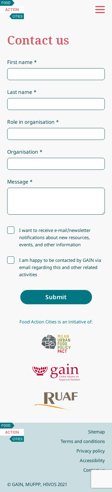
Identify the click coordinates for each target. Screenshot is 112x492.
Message (17, 181)
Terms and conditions (83, 441)
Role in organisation (31, 121)
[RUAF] (56, 401)
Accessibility (92, 460)
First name (20, 62)
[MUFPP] (56, 343)
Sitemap (96, 432)
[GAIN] (56, 372)
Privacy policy (90, 451)
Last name (19, 91)
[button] (100, 9)
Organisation (22, 151)
